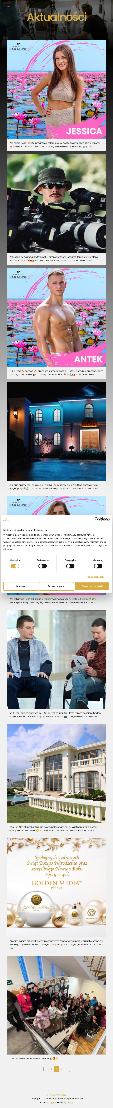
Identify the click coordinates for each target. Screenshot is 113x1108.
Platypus (51, 1102)
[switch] (42, 566)
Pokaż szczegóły (95, 577)
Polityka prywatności (56, 1094)
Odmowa (20, 586)
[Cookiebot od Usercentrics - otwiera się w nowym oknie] (97, 519)
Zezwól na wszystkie (92, 586)
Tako (70, 1102)
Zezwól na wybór (56, 586)
